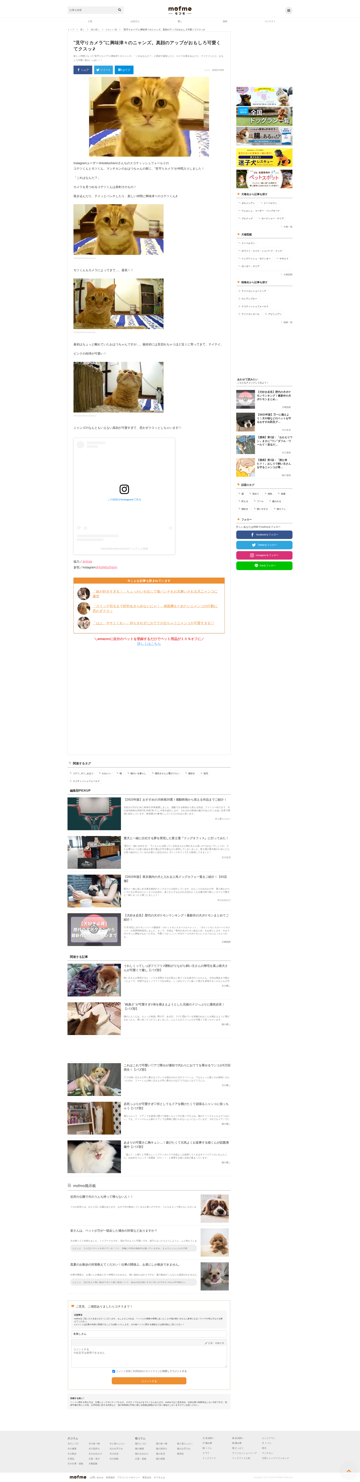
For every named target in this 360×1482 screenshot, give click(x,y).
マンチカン (267, 1452)
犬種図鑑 (288, 274)
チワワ (205, 1452)
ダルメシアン (248, 203)
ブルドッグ (247, 218)
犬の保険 (114, 1458)
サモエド (283, 258)
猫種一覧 (288, 322)
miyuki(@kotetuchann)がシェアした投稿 (124, 548)
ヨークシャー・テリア (272, 218)
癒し (180, 21)
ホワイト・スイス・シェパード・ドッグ (262, 250)
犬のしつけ (73, 1443)
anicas (87, 561)
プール (260, 501)
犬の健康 (72, 1448)
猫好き (191, 773)
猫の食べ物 (161, 1443)
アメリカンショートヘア (254, 291)
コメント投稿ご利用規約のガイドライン (138, 1371)
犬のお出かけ (95, 1453)
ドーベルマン (270, 203)
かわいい (106, 773)
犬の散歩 (72, 1453)
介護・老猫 (140, 1458)
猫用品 (180, 1453)
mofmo (180, 10)
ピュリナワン (268, 1437)
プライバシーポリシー (128, 1477)
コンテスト (270, 21)
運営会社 (146, 1477)
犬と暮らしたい (117, 1443)
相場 (283, 493)
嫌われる (276, 501)
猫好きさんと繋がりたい (167, 773)
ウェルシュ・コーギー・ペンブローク (261, 210)
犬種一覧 (288, 226)
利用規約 (110, 1477)
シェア (85, 70)
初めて (255, 493)
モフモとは (159, 1477)
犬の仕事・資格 (75, 1463)
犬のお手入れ (116, 1448)
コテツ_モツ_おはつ (83, 773)
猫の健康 (139, 1448)
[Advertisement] (149, 700)
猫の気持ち (161, 1448)
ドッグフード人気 (241, 1458)
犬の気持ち (94, 1448)
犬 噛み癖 (207, 1442)
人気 (90, 21)
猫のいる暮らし (138, 773)
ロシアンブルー (249, 298)
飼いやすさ (262, 508)
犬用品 (71, 1458)
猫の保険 (160, 1458)
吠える (245, 501)
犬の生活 (114, 1453)
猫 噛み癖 (237, 1442)
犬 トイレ (267, 1442)
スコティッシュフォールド (86, 781)
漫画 (225, 21)
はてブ (126, 70)
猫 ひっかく (238, 1447)
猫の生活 (160, 1453)
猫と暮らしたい (185, 1443)
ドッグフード (209, 1458)
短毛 (206, 773)
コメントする (149, 1381)
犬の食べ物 (94, 1443)
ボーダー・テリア (251, 266)
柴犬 (264, 1447)
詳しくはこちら (149, 643)
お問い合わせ (97, 1477)
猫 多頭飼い (238, 1437)
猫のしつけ (140, 1443)
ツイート (105, 70)
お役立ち (135, 21)
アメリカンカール (251, 314)
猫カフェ (281, 508)
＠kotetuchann (106, 566)
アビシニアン (275, 314)
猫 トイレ (207, 1447)
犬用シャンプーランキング (275, 1458)
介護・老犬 (94, 1458)
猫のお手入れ (183, 1448)
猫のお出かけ (141, 1453)
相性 (270, 493)
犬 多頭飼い (208, 1437)
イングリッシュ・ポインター (256, 258)
